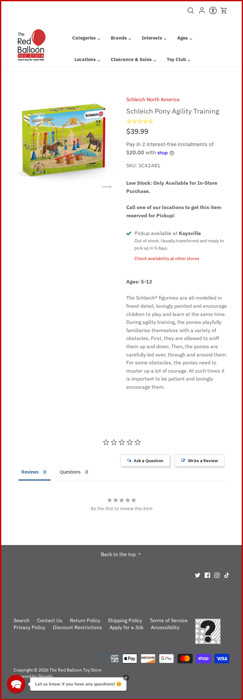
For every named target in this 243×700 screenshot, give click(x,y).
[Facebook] (207, 574)
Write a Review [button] (203, 460)
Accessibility (165, 627)
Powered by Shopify (33, 676)
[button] (16, 684)
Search (21, 620)
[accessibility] (212, 12)
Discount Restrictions (77, 627)
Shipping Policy (125, 620)
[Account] (201, 12)
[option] (64, 139)
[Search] (190, 13)
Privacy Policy (29, 627)
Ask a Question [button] (148, 460)
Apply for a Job (126, 627)
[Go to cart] (224, 10)
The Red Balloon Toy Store (75, 670)
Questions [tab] (70, 472)
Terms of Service (169, 620)
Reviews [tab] (30, 472)
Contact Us (49, 620)
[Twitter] (197, 574)
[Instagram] (217, 574)
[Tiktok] (226, 574)
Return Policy (85, 620)
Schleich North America (153, 99)
